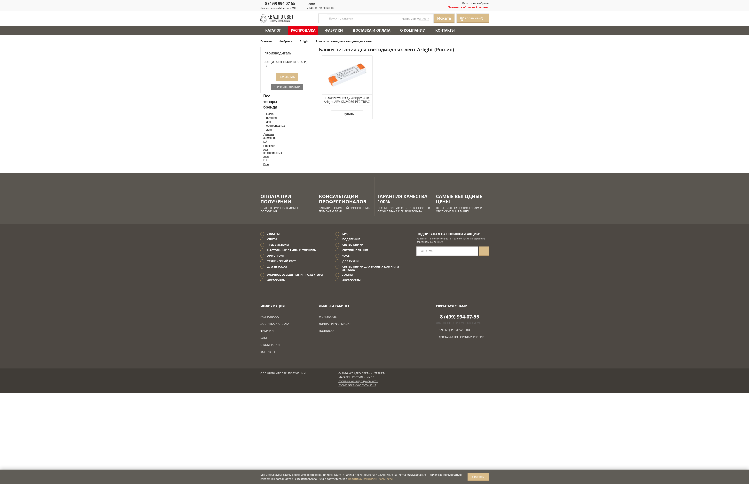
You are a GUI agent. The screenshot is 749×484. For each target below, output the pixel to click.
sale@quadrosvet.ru (454, 330)
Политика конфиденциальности (358, 381)
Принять (478, 476)
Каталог (273, 30)
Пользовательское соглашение (357, 385)
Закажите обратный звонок (468, 7)
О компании (413, 30)
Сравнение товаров (320, 8)
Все (266, 164)
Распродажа (303, 30)
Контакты (445, 30)
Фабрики (334, 30)
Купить (349, 114)
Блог (264, 338)
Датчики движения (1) (267, 137)
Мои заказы (328, 317)
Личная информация (335, 324)
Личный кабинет (334, 306)
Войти (310, 4)
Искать (444, 18)
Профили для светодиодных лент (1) (267, 152)
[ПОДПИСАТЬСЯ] (484, 251)
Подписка (326, 331)
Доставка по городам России (462, 337)
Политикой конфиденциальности (370, 479)
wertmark (423, 18)
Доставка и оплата (371, 30)
